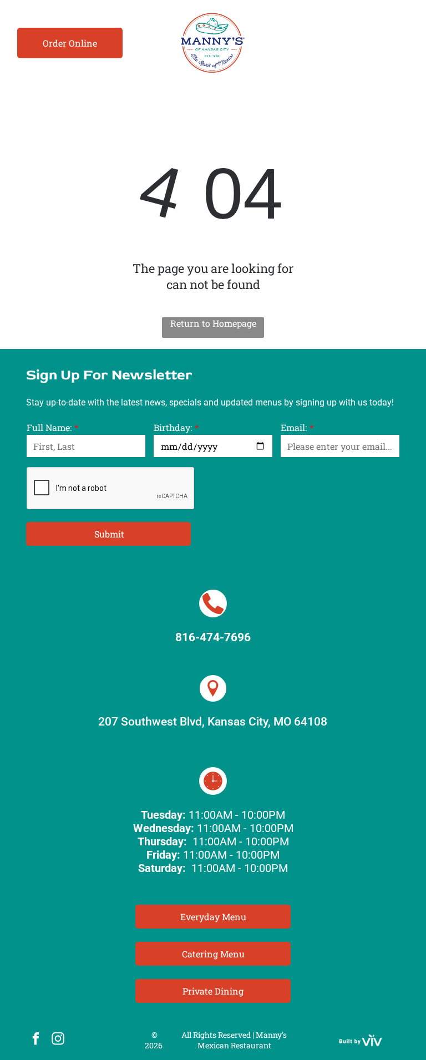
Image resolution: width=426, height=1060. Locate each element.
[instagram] (58, 1040)
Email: (294, 427)
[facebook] (35, 1040)
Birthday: (173, 427)
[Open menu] (400, 42)
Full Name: (49, 427)
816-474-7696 (213, 637)
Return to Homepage (213, 323)
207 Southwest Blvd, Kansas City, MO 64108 (212, 721)
